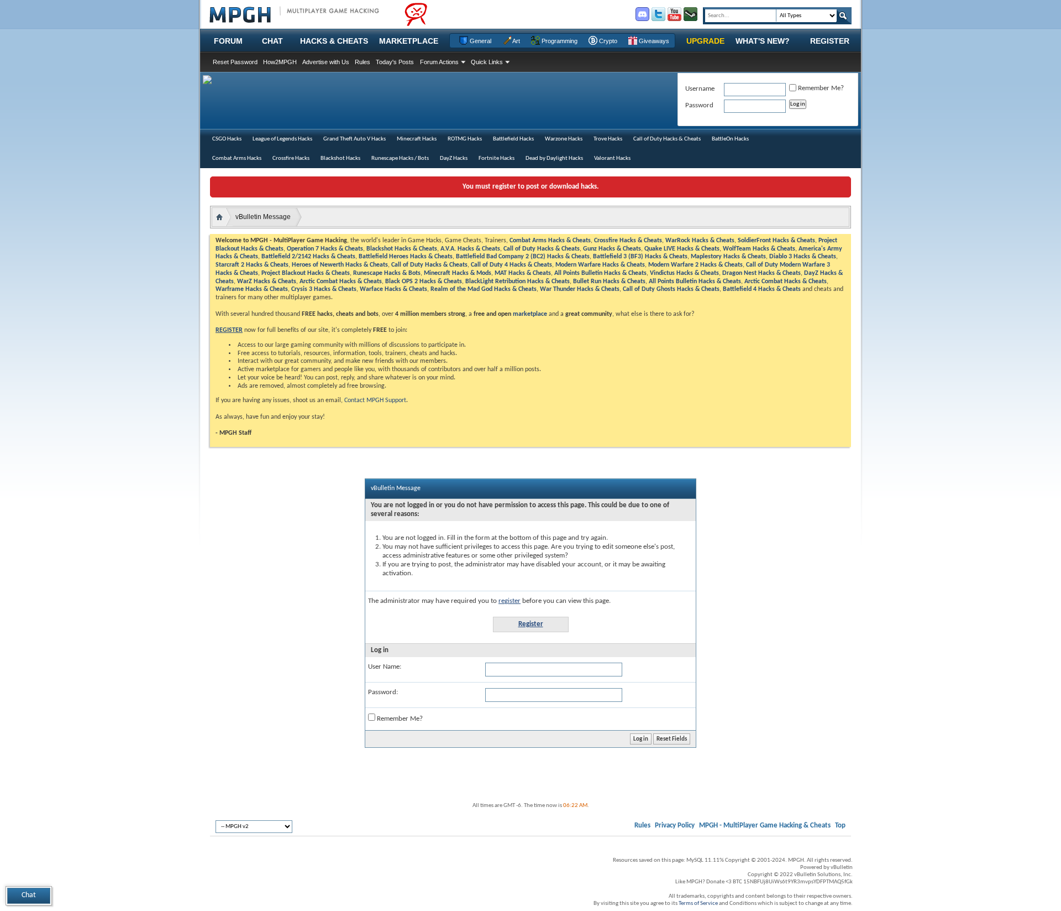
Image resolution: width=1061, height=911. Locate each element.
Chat (272, 41)
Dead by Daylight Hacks (554, 158)
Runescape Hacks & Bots (387, 273)
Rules (362, 62)
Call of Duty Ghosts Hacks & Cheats (671, 289)
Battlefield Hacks (513, 139)
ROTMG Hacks (465, 139)
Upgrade (705, 41)
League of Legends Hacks (282, 139)
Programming (558, 41)
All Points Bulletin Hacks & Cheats (600, 273)
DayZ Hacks (454, 158)
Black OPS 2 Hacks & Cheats (423, 281)
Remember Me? (399, 718)
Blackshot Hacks (340, 158)
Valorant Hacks (612, 158)
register (509, 601)
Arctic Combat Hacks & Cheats (341, 281)
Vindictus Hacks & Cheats (684, 273)
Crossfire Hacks (290, 158)
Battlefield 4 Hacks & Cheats (762, 289)
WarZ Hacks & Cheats (266, 281)
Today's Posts (395, 62)
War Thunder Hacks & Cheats (579, 289)
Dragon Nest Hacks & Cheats (761, 273)
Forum (228, 41)
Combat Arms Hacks (236, 158)
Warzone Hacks (563, 139)
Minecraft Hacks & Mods (457, 273)
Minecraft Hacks (417, 139)
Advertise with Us (325, 62)
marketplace (530, 314)
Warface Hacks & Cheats (393, 289)
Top (840, 825)
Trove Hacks (607, 139)
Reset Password (235, 62)
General (479, 41)
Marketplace (408, 41)
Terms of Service (698, 903)
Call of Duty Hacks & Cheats (667, 139)
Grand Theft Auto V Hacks (354, 139)
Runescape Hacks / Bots (400, 158)
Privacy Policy (675, 825)
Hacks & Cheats (334, 41)
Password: (383, 692)
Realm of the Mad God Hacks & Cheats (483, 289)
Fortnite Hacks (496, 158)
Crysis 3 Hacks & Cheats (323, 289)
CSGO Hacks (226, 139)
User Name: (384, 666)
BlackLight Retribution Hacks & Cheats (517, 281)
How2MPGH (280, 62)
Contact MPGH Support (375, 400)
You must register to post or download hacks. (530, 186)
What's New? (763, 41)
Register (829, 41)
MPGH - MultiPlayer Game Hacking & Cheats (765, 825)
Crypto (607, 41)
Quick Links (487, 62)
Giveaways (653, 41)
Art (515, 41)
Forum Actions (439, 62)
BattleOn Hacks (730, 139)
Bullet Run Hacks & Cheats (609, 281)
